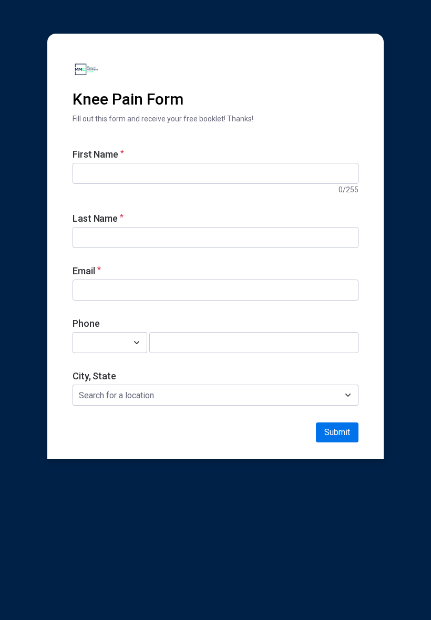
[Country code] (136, 342)
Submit (337, 432)
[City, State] (348, 395)
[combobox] (98, 342)
